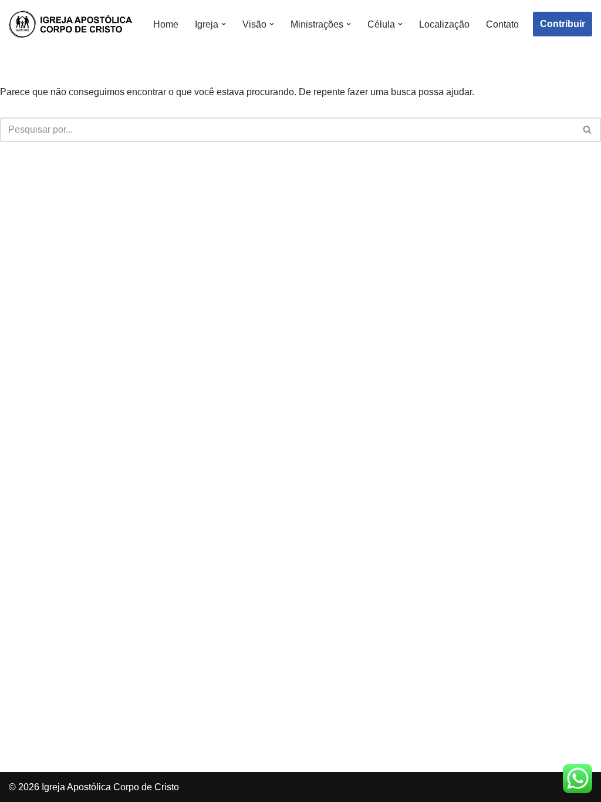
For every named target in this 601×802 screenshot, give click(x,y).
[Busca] (588, 129)
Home (165, 24)
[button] (223, 24)
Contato (502, 24)
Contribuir (562, 24)
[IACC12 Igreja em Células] (70, 24)
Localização (444, 24)
